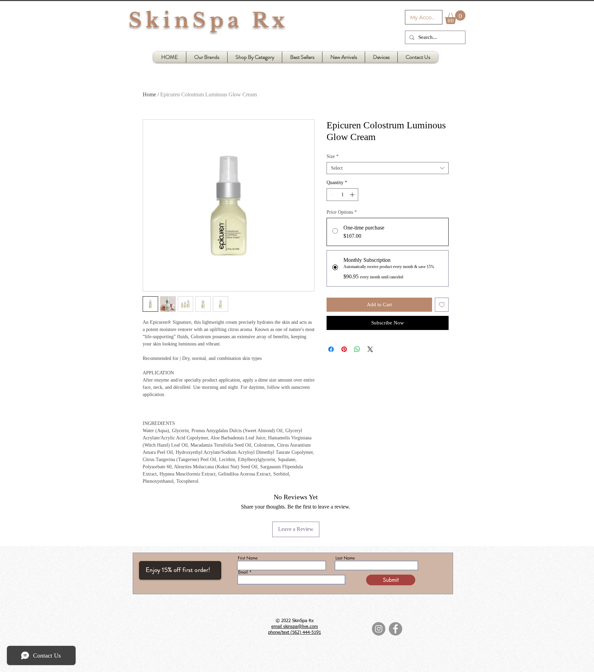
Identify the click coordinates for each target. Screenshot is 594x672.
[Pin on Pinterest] (344, 349)
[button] (455, 17)
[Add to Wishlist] (442, 305)
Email (243, 572)
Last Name (345, 558)
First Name (247, 558)
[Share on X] (370, 349)
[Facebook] (395, 629)
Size (333, 156)
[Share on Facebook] (331, 349)
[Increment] (353, 195)
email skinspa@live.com (294, 627)
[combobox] (388, 168)
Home (149, 94)
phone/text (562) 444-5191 (294, 632)
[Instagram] (378, 629)
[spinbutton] (342, 195)
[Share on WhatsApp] (357, 349)
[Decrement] (332, 195)
